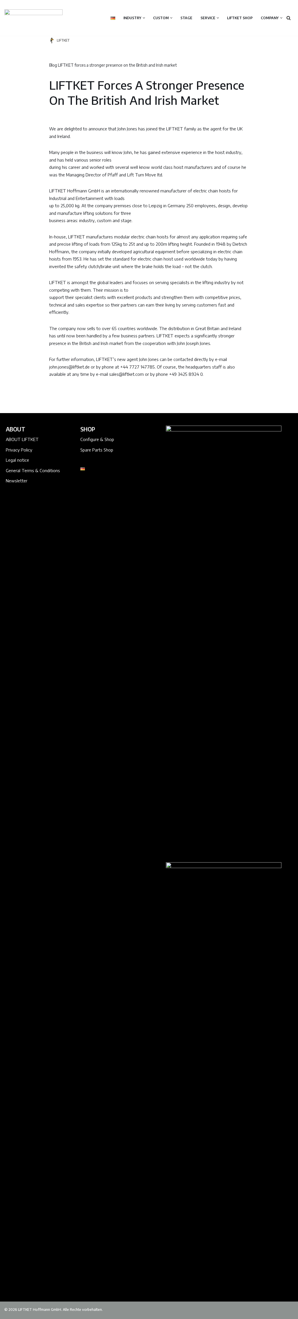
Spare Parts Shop (96, 449)
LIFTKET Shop (240, 18)
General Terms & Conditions (33, 470)
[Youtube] (124, 490)
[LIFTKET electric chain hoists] (33, 17)
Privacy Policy (19, 449)
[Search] (288, 18)
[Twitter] (86, 503)
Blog (53, 65)
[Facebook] (86, 490)
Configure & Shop (97, 439)
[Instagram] (112, 490)
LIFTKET (63, 40)
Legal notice (17, 460)
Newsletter (16, 480)
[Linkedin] (99, 490)
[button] (144, 18)
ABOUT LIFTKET (22, 439)
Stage (186, 18)
